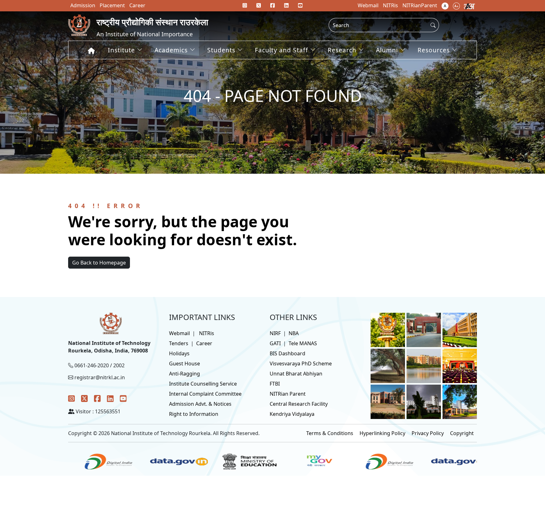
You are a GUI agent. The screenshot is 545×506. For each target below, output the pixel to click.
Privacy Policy (428, 433)
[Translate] (469, 6)
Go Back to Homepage (99, 262)
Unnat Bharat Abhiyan (296, 373)
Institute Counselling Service (203, 383)
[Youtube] (300, 5)
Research (342, 50)
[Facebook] (97, 398)
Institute (121, 50)
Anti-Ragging (184, 373)
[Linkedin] (286, 5)
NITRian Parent (288, 393)
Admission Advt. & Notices (200, 403)
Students (221, 50)
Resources (434, 50)
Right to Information (193, 413)
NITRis (206, 333)
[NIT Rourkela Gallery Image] (388, 329)
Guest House (184, 363)
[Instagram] (71, 398)
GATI (275, 343)
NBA (294, 333)
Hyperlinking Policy (382, 433)
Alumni (387, 50)
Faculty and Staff (281, 50)
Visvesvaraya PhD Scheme (301, 363)
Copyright (462, 433)
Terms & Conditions (329, 433)
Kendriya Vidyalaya (292, 413)
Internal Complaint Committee (205, 393)
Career (204, 343)
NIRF (275, 333)
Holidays (179, 353)
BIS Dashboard (287, 353)
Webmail (179, 333)
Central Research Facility (299, 403)
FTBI (275, 383)
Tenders (178, 343)
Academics (171, 50)
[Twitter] (84, 398)
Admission (82, 5)
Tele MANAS (303, 343)
